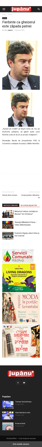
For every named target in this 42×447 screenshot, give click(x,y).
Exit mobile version (21, 444)
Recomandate (19, 393)
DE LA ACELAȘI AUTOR (29, 205)
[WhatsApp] (20, 35)
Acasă (4, 15)
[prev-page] (3, 244)
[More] (25, 35)
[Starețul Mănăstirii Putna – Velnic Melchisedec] (7, 225)
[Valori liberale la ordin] (7, 415)
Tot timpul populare (33, 393)
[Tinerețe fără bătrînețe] (7, 405)
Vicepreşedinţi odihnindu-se (30, 196)
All (10, 393)
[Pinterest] (15, 35)
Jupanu (10, 30)
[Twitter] (9, 35)
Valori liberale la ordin (22, 412)
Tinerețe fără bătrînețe (23, 402)
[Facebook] (4, 35)
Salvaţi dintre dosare (9, 195)
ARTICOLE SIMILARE (11, 205)
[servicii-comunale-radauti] (18, 262)
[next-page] (7, 244)
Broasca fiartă (20, 423)
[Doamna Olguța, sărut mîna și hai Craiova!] (7, 236)
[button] (3, 9)
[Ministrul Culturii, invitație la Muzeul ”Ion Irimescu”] (7, 214)
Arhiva (10, 15)
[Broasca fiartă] (7, 426)
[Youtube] (24, 383)
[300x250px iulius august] (19, 291)
